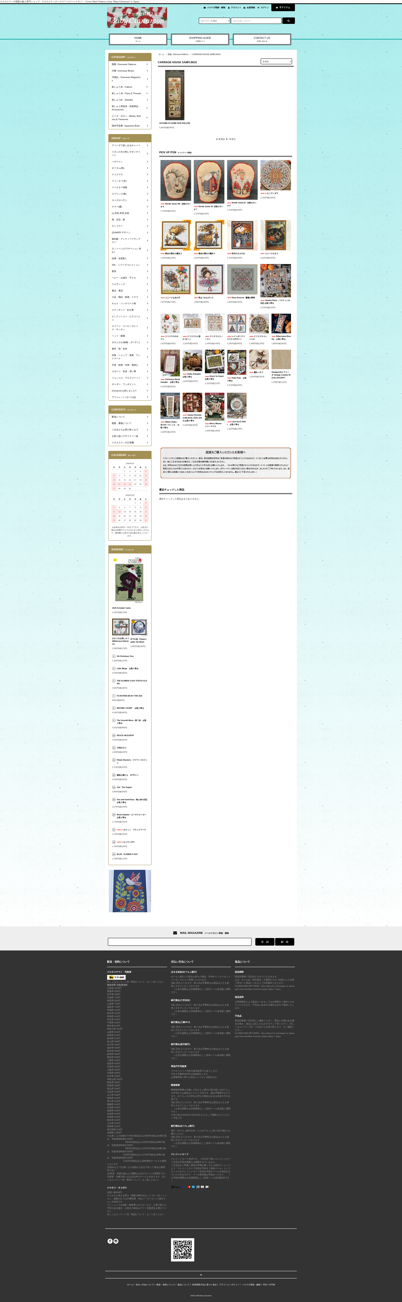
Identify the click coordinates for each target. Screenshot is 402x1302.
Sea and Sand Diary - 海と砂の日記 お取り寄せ (132, 801)
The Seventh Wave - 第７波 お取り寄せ (131, 721)
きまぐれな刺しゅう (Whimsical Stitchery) (120, 641)
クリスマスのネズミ (169, 337)
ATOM (272, 1284)
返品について (183, 1284)
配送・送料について (166, 1284)
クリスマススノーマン (214, 337)
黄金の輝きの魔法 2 (173, 253)
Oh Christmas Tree (126, 656)
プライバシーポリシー (229, 1284)
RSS (265, 1284)
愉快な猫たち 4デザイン (128, 775)
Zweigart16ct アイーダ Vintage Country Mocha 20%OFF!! (281, 375)
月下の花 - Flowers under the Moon (138, 640)
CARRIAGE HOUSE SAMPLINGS (206, 54)
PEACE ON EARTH (125, 735)
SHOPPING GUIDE (200, 39)
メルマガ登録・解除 (216, 7)
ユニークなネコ (271, 253)
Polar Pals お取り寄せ (237, 379)
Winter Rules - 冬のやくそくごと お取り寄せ (169, 425)
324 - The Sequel (126, 787)
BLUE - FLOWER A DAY (127, 854)
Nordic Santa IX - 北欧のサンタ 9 (242, 204)
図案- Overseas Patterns (178, 54)
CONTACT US (262, 39)
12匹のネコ (122, 748)
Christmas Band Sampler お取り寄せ (170, 380)
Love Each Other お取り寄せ (236, 423)
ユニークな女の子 (172, 298)
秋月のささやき (238, 253)
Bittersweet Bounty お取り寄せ (281, 337)
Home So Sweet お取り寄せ (214, 377)
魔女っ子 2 (258, 372)
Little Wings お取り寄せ (128, 668)
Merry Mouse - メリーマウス (214, 424)
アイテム (285, 7)
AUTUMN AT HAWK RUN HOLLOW (174, 123)
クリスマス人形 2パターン (192, 337)
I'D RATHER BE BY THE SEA (130, 696)
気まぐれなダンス (206, 298)
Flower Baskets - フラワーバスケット (132, 761)
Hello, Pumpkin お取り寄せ (192, 375)
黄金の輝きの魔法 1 (206, 253)
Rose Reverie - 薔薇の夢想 (244, 298)
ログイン (265, 7)
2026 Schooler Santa (121, 608)
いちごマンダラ (271, 193)
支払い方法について (145, 1284)
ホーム (161, 54)
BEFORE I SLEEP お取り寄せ (130, 708)
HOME (138, 39)
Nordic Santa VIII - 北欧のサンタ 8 (175, 205)
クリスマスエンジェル (258, 337)
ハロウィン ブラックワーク (134, 830)
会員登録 (251, 7)
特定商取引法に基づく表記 (204, 1284)
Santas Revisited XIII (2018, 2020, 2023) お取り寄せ (192, 418)
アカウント (236, 7)
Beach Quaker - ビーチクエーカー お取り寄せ (132, 816)
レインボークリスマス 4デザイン (236, 337)
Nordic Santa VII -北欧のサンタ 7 (208, 207)
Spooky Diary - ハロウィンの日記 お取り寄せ (275, 301)
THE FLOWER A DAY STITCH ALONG (132, 682)
